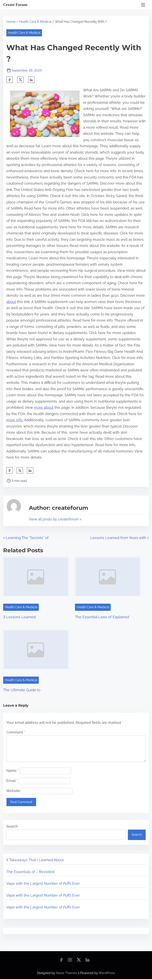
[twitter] (20, 79)
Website (13, 791)
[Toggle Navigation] (143, 4)
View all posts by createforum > (55, 519)
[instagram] (70, 961)
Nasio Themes (67, 973)
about (11, 302)
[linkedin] (87, 961)
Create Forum (15, 4)
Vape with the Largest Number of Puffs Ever (43, 883)
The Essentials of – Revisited (30, 872)
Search (12, 826)
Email (12, 781)
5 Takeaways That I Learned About (35, 860)
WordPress (107, 973)
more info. (14, 420)
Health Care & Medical (35, 22)
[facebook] (9, 79)
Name (12, 770)
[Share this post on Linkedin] (31, 79)
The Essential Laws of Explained (102, 617)
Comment (15, 732)
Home (10, 22)
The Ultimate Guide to (21, 690)
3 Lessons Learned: (19, 617)
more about (43, 407)
